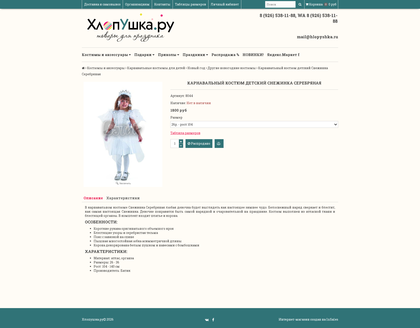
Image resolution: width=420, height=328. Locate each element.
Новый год (196, 68)
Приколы (167, 54)
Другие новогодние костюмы (232, 68)
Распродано (200, 143)
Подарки (143, 54)
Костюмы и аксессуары (105, 54)
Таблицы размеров (190, 4)
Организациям (137, 4)
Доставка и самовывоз (102, 4)
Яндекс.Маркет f (283, 54)
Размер (176, 117)
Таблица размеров (185, 133)
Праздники (194, 54)
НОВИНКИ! (253, 54)
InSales (332, 319)
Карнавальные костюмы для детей (156, 68)
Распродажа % (225, 54)
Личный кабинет (225, 4)
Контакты (162, 4)
